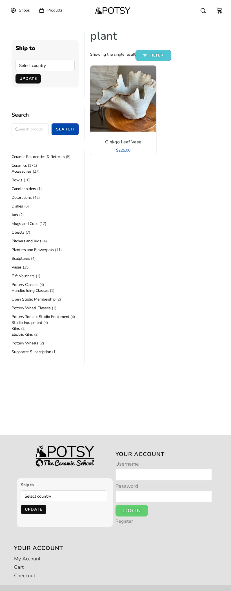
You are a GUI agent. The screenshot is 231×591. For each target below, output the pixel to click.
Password (126, 486)
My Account (27, 558)
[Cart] (219, 10)
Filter (156, 55)
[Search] (203, 10)
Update (28, 78)
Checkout (24, 575)
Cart (19, 567)
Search (20, 115)
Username (127, 464)
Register (124, 521)
